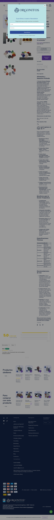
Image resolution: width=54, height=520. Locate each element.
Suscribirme (27, 32)
